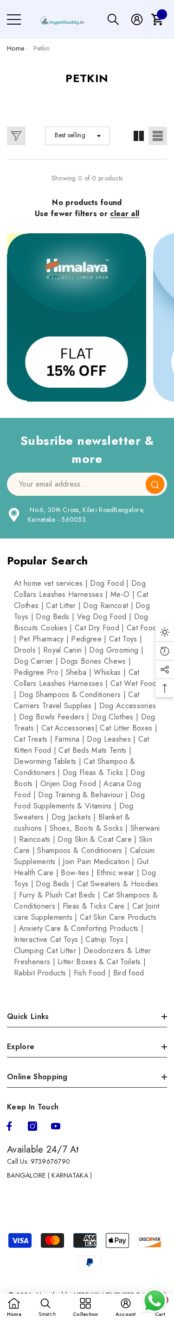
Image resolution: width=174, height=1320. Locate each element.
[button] (113, 19)
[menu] (14, 19)
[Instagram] (32, 1126)
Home (15, 48)
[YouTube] (55, 1126)
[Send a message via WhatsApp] (154, 1300)
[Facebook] (9, 1126)
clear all (124, 213)
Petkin (41, 48)
